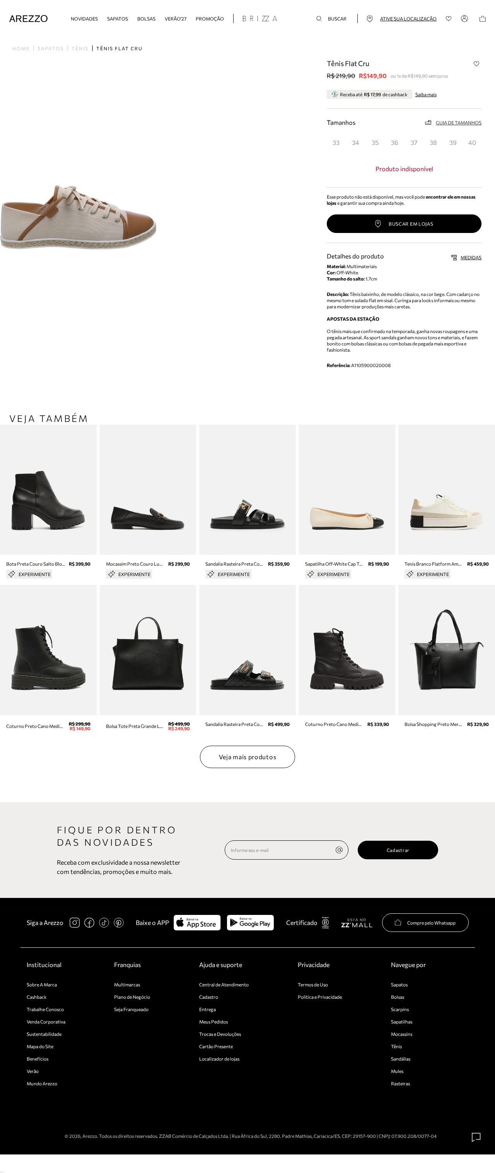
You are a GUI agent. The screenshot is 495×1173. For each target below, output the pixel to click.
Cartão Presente (216, 1046)
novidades (84, 18)
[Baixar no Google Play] (250, 922)
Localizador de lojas (219, 1058)
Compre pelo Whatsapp (431, 922)
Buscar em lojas (411, 223)
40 (472, 142)
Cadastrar (398, 850)
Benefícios (37, 1058)
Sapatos (117, 18)
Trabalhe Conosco (45, 1009)
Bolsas (146, 18)
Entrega (207, 1009)
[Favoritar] (476, 64)
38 (433, 142)
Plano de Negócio (132, 997)
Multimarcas (127, 984)
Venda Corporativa (46, 1021)
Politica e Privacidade (320, 997)
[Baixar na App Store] (197, 922)
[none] (339, 850)
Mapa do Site (40, 1046)
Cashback (37, 997)
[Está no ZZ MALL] (356, 922)
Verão (33, 1071)
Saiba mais (426, 94)
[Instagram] (75, 923)
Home (21, 48)
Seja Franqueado (131, 1009)
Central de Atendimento (224, 984)
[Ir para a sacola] (482, 19)
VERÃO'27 (175, 18)
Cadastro (208, 997)
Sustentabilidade (44, 1034)
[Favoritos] (449, 19)
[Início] (28, 18)
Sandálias (400, 1058)
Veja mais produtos (248, 756)
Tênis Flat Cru (119, 48)
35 (375, 142)
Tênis (80, 48)
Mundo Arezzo (42, 1083)
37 (414, 142)
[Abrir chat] (476, 1137)
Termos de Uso (313, 984)
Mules (397, 1071)
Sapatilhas (401, 1021)
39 (453, 142)
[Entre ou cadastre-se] (465, 18)
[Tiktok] (104, 923)
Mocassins (401, 1034)
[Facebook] (89, 923)
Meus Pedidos (213, 1021)
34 (355, 142)
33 (336, 142)
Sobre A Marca (42, 984)
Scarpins (400, 1009)
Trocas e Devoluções (220, 1034)
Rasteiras (400, 1083)
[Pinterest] (119, 923)
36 (394, 142)
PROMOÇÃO (210, 18)
